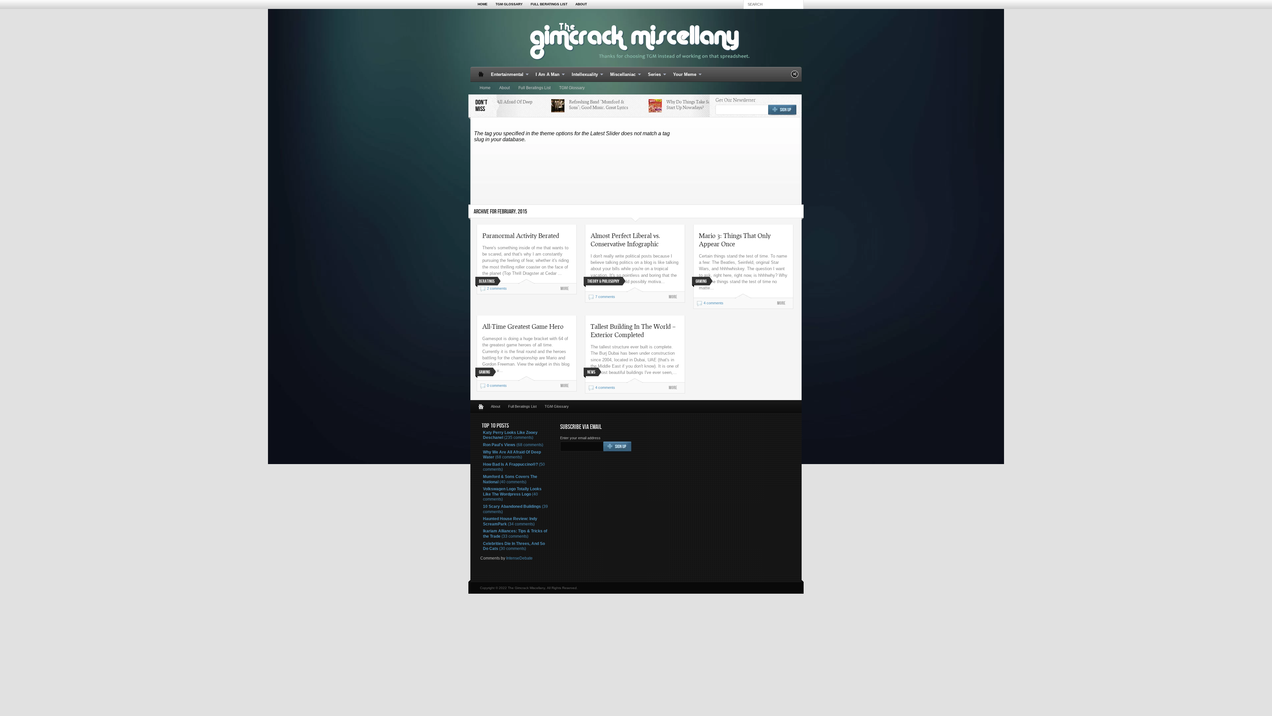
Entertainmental (505, 75)
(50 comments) (514, 467)
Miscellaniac (621, 75)
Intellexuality (583, 75)
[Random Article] (794, 76)
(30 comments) (514, 546)
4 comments (713, 303)
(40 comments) (510, 479)
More (564, 288)
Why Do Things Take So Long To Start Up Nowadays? (687, 104)
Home (483, 4)
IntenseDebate (519, 558)
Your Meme (682, 75)
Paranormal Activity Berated (520, 235)
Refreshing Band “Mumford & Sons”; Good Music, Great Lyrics (589, 104)
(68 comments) (513, 445)
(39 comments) (515, 509)
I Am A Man (545, 75)
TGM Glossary (509, 4)
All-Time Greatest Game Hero (522, 326)
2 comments (497, 288)
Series (652, 75)
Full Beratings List (549, 4)
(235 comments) (510, 435)
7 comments (605, 297)
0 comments (497, 386)
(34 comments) (510, 521)
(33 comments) (515, 534)
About (581, 4)
